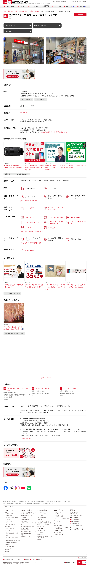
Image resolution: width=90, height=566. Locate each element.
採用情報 (58, 1)
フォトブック (8, 519)
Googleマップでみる (45, 377)
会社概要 (53, 1)
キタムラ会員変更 (75, 521)
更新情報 (39, 539)
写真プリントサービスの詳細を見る (31, 231)
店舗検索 (10, 11)
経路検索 (80, 14)
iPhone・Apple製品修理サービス (28, 512)
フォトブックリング (10, 524)
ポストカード (8, 526)
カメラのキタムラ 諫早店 (70, 388)
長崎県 (31, 11)
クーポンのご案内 (25, 528)
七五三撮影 (24, 521)
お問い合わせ (64, 1)
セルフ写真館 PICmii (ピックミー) (28, 531)
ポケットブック (9, 523)
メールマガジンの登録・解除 (27, 526)
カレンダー (7, 544)
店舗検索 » (73, 510)
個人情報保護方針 (8, 559)
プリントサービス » (10, 510)
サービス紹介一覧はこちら (12, 293)
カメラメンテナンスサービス (27, 513)
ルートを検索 (40, 99)
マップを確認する (27, 99)
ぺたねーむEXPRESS (9, 546)
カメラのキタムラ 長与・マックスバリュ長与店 (18, 389)
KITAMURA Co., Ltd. (12, 563)
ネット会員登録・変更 (74, 1)
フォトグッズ (8, 548)
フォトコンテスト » (59, 530)
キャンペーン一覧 (41, 530)
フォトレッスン (57, 523)
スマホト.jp (23, 517)
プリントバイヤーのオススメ (43, 524)
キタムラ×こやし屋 (25, 536)
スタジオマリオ (25, 519)
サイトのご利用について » (77, 529)
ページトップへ (82, 557)
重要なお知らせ (40, 534)
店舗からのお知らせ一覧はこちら (14, 333)
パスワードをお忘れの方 (76, 525)
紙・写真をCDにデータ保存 (12, 537)
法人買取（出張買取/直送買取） (45, 523)
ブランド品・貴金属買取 (43, 521)
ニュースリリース (18, 559)
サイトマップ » (74, 527)
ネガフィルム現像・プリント (12, 517)
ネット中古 (40, 515)
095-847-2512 (24, 113)
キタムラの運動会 (58, 522)
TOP (5, 11)
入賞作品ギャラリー (58, 534)
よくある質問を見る (26, 438)
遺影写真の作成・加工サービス (13, 540)
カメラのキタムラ (74, 512)
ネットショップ (40, 512)
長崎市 (37, 11)
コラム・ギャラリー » (59, 510)
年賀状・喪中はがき (10, 528)
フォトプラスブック (10, 521)
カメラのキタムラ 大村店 (42, 388)
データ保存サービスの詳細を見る (30, 243)
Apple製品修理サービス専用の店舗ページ (54, 132)
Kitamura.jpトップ (9, 506)
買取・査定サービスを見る (28, 200)
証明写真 (7, 549)
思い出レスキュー (9, 530)
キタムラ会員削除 (75, 523)
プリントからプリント (11, 539)
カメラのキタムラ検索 (21, 11)
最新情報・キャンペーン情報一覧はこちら (16, 174)
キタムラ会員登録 (75, 519)
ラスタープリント (10, 515)
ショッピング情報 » (42, 510)
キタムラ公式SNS (25, 530)
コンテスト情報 (57, 532)
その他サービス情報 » (27, 510)
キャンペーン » (41, 528)
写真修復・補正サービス (11, 542)
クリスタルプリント (10, 513)
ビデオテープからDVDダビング (13, 532)
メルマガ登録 (83, 1)
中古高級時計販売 (42, 517)
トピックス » (40, 532)
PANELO (7, 551)
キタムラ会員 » (74, 517)
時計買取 (40, 519)
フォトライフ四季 (58, 525)
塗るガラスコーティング (26, 515)
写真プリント (8, 512)
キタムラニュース (41, 526)
